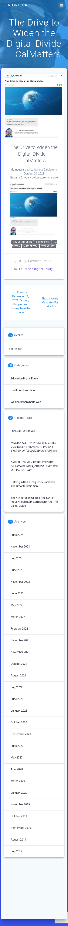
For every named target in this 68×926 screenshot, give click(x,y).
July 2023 (16, 558)
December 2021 (20, 640)
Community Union (22, 242)
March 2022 (18, 616)
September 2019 (21, 827)
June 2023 (17, 570)
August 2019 (18, 839)
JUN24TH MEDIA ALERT (25, 431)
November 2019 (20, 804)
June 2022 (17, 593)
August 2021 (18, 675)
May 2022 (16, 605)
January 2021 (19, 710)
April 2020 (17, 769)
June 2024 (17, 534)
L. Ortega (15, 5)
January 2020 (19, 792)
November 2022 (20, 581)
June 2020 (17, 745)
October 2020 (19, 722)
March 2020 (18, 781)
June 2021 (17, 698)
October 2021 (19, 663)
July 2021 (16, 687)
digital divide (43, 242)
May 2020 (16, 757)
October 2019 (19, 816)
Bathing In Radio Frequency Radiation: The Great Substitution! (33, 484)
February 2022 (19, 628)
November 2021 (20, 652)
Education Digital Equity (36, 269)
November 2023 (20, 546)
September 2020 (21, 734)
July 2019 (16, 851)
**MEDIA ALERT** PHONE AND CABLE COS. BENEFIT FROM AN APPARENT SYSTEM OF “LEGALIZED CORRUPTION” (34, 446)
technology (48, 246)
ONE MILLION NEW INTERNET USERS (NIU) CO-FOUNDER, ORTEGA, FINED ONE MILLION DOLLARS (34, 466)
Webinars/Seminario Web (26, 401)
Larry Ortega (30, 246)
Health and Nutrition (23, 390)
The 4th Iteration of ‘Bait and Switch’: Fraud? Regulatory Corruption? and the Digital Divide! (34, 501)
